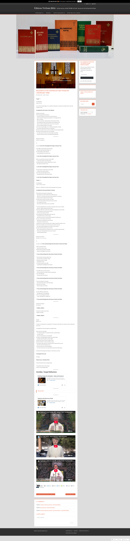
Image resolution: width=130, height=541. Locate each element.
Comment (71, 522)
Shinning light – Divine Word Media (48, 507)
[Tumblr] (91, 3)
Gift (79, 1)
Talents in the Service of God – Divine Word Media (50, 504)
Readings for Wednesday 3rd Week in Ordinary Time (45, 494)
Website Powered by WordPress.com (40, 530)
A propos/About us (39, 13)
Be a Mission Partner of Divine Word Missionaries (87, 63)
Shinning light (41, 390)
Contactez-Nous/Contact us (59, 13)
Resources (48, 13)
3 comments (47, 94)
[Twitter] (89, 3)
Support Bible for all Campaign (73, 13)
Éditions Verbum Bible (45, 8)
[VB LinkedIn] (87, 3)
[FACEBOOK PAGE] (85, 3)
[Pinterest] (93, 3)
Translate (89, 113)
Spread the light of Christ (70, 494)
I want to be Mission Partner (87, 77)
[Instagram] (95, 3)
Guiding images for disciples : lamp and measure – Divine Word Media (55, 510)
